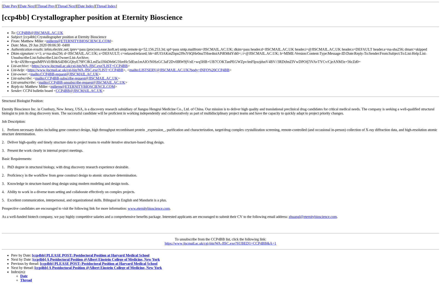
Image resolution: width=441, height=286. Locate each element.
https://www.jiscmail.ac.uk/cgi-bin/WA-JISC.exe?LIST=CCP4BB (80, 66)
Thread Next (66, 6)
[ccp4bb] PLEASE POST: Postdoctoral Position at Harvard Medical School (90, 255)
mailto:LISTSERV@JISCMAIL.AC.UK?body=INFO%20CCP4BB (179, 70)
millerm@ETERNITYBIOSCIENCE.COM (78, 41)
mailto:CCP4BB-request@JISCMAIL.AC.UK (65, 74)
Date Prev (10, 6)
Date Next (27, 6)
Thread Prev (46, 6)
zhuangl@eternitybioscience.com (313, 217)
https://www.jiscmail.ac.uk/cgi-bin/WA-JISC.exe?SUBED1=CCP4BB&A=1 (220, 243)
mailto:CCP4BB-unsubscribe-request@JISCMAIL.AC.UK (82, 82)
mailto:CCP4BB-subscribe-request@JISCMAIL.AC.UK (76, 78)
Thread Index (106, 6)
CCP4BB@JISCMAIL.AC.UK (40, 33)
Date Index (86, 6)
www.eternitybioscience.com (149, 208)
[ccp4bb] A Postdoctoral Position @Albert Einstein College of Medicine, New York (96, 259)
